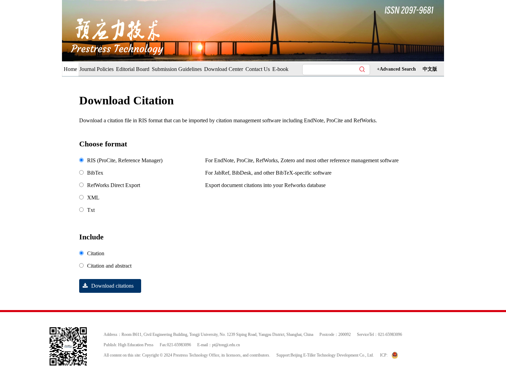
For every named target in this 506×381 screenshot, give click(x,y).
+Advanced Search (396, 69)
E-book (280, 69)
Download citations (112, 286)
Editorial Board (132, 69)
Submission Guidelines (177, 69)
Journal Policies (97, 69)
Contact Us (257, 69)
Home (70, 69)
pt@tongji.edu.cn (226, 344)
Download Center (223, 69)
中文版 (430, 69)
